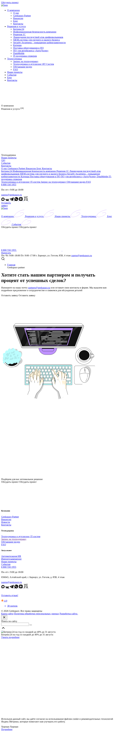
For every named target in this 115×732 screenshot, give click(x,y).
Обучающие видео (22, 66)
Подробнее (6, 729)
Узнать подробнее (10, 637)
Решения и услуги (16, 26)
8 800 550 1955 (8, 184)
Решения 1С (19, 34)
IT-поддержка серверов (25, 56)
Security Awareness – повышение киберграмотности (39, 42)
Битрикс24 (18, 29)
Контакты (18, 23)
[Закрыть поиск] (4, 617)
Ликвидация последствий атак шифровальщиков (38, 37)
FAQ (15, 69)
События (11, 75)
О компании (13, 10)
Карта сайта (7, 613)
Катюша (17, 45)
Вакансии (18, 18)
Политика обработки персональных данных (36, 613)
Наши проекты (14, 72)
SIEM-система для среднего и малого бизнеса (36, 40)
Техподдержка (14, 58)
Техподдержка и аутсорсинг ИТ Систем (33, 64)
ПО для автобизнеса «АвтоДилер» (31, 50)
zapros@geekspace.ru (11, 195)
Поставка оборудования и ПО (28, 48)
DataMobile (18, 53)
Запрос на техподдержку (25, 61)
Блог (15, 21)
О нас (16, 13)
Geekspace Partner (22, 15)
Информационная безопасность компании (34, 32)
